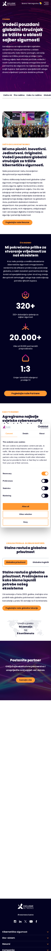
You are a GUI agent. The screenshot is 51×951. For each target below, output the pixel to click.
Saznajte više (25, 688)
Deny (25, 522)
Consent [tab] (9, 433)
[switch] (45, 481)
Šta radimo (19, 95)
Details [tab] (25, 433)
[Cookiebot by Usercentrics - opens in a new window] (38, 427)
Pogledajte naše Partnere (25, 393)
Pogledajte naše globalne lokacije (22, 616)
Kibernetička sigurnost (14, 932)
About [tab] (41, 433)
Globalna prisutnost (16, 570)
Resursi (6, 944)
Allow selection (25, 514)
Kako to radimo (34, 95)
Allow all (25, 506)
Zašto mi (7, 95)
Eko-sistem (8, 938)
